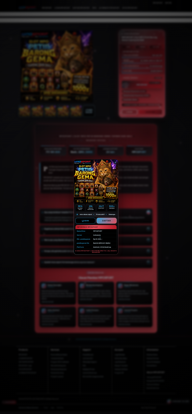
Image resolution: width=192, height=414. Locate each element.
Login (85, 220)
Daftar (106, 220)
